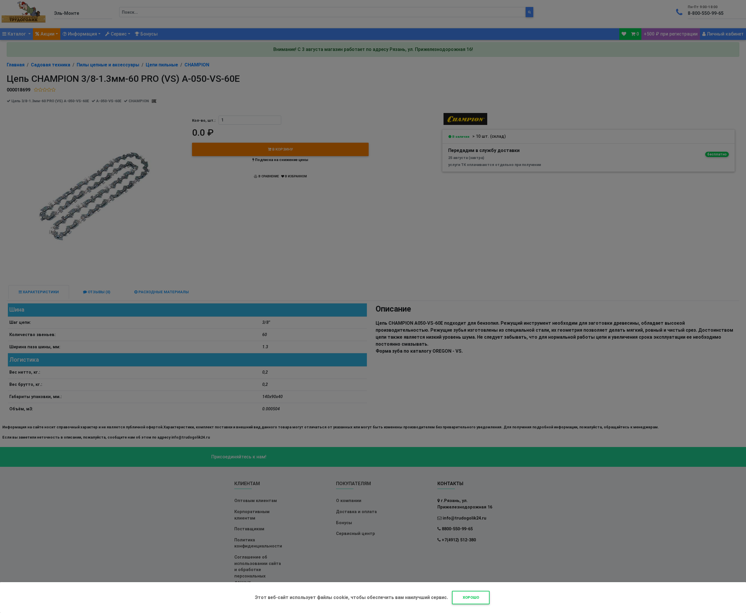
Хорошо (471, 597)
